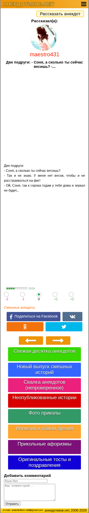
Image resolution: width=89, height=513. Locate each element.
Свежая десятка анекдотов (44, 351)
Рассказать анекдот (60, 13)
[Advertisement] (44, 115)
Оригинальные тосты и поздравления (44, 462)
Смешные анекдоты (19, 307)
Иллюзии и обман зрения (44, 428)
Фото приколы (44, 413)
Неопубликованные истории (44, 397)
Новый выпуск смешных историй (44, 369)
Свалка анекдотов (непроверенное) (44, 385)
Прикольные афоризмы (44, 444)
